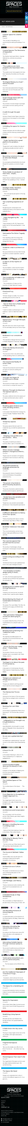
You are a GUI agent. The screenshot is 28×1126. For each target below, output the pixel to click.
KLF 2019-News (9, 26)
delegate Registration (14, 11)
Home (3, 26)
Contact (3, 1105)
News (2, 1104)
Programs (3, 1100)
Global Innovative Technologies (17, 1095)
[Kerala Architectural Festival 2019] (14, 5)
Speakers (3, 1102)
